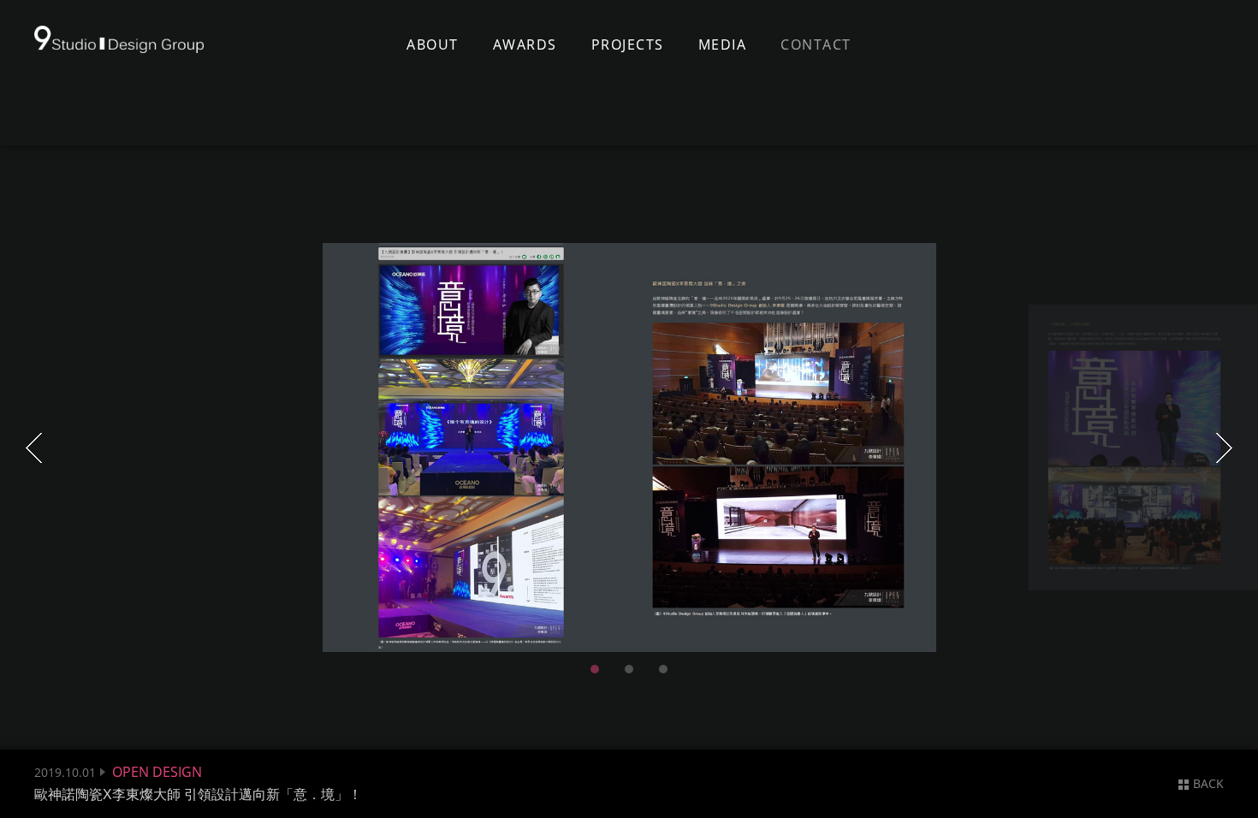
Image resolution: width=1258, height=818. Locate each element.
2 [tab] (629, 669)
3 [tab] (663, 669)
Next (1224, 447)
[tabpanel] (629, 447)
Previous (34, 447)
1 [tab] (595, 669)
